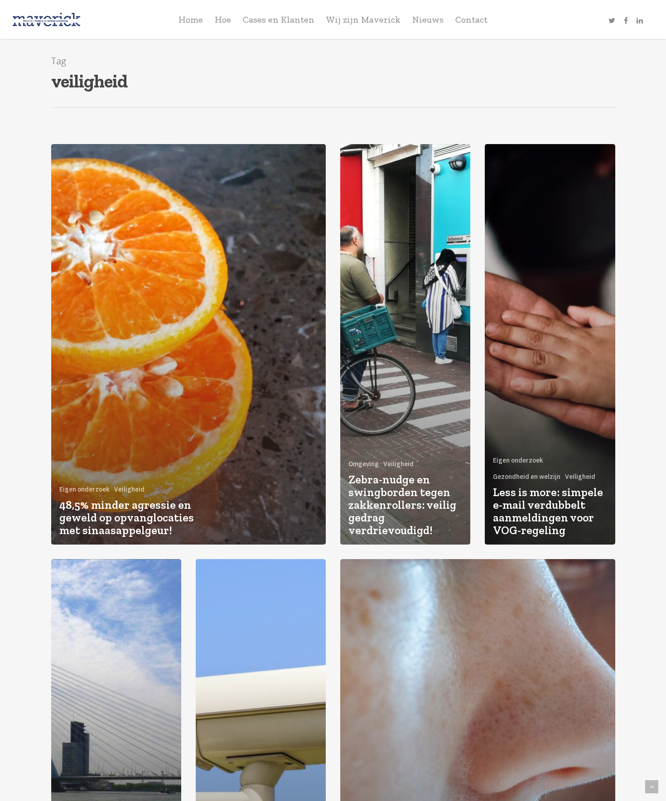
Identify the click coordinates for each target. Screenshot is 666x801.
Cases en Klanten (278, 19)
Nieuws (428, 19)
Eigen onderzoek (84, 489)
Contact (471, 19)
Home (191, 19)
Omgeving (363, 464)
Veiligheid (129, 489)
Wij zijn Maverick (363, 19)
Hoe (223, 19)
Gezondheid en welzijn (526, 477)
